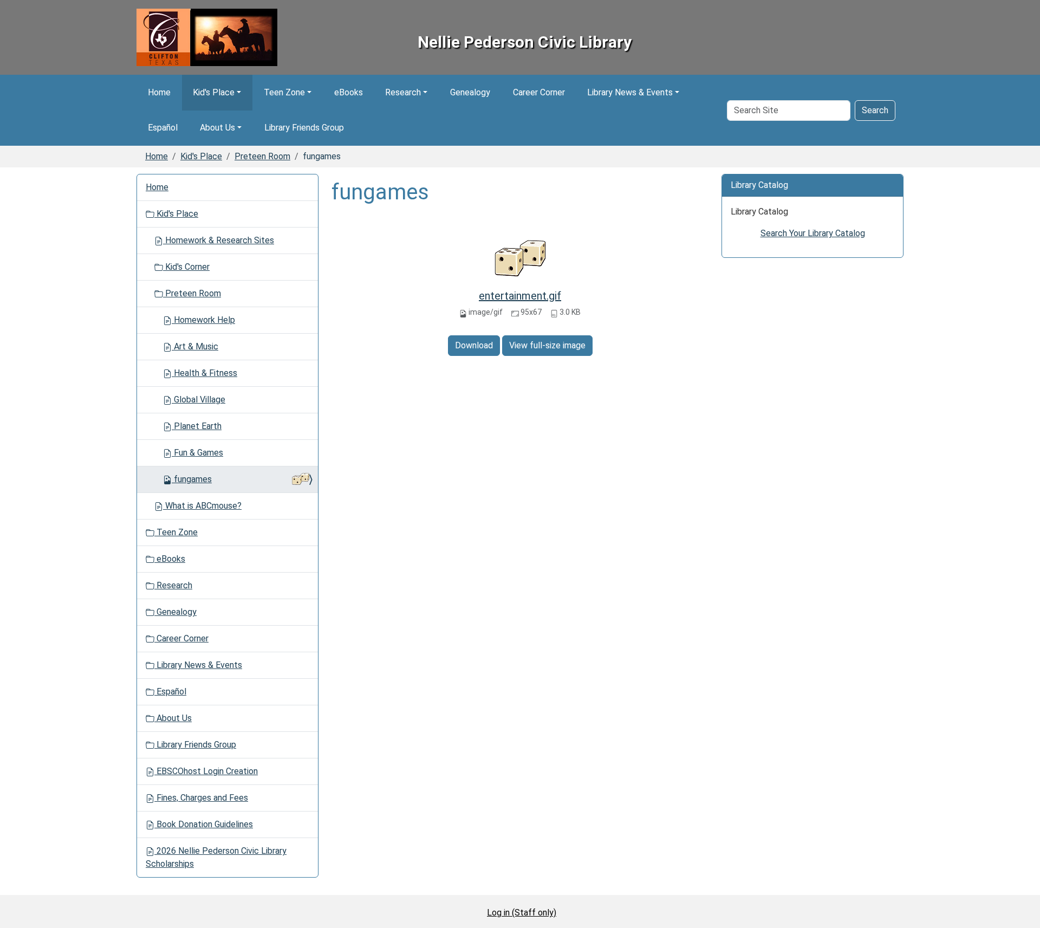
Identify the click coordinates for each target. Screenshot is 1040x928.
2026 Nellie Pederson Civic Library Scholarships (216, 857)
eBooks (348, 92)
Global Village (198, 399)
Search (875, 110)
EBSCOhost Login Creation (206, 771)
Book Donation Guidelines (203, 824)
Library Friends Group (304, 127)
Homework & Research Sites (218, 240)
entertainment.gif (520, 295)
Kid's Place (214, 92)
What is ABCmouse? (202, 506)
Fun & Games (197, 452)
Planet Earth (197, 426)
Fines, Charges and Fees (201, 798)
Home (159, 92)
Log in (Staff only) (521, 912)
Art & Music (195, 346)
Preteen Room (262, 156)
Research (403, 92)
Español (163, 127)
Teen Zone (284, 92)
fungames (193, 479)
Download (474, 345)
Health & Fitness (204, 373)
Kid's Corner (186, 267)
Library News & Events (630, 92)
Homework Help (203, 320)
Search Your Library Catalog (812, 233)
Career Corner (539, 92)
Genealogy (470, 92)
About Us (217, 127)
